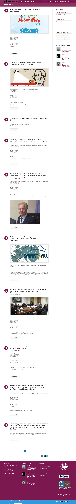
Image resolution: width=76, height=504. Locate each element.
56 (32, 450)
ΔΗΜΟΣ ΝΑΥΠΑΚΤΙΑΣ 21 (61, 23)
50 (21, 450)
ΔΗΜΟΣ (26, 1)
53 (26, 450)
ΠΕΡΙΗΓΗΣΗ (65, 34)
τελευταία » (37, 450)
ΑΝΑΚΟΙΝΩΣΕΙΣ (64, 4)
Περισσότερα (14, 53)
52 (24, 450)
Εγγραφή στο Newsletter (64, 471)
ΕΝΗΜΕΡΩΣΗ (56, 1)
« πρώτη (13, 450)
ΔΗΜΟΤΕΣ (32, 1)
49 (19, 450)
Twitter (47, 456)
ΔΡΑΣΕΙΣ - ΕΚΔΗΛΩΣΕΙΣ (61, 12)
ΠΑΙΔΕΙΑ (68, 32)
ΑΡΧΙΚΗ (21, 1)
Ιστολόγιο (59, 4)
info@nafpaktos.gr (10, 473)
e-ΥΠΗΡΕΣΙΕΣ (49, 1)
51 (23, 450)
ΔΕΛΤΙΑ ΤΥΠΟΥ (60, 14)
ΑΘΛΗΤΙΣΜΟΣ (59, 32)
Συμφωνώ (57, 501)
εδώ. (22, 125)
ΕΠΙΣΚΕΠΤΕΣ (40, 1)
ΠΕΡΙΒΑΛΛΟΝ (59, 34)
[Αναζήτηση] (68, 1)
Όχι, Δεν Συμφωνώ (64, 501)
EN (70, 1)
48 (17, 450)
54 (28, 450)
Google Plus (45, 456)
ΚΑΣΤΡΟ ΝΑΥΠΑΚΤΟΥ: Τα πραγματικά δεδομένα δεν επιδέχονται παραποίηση (66, 50)
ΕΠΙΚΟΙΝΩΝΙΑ (63, 1)
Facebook (42, 456)
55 (30, 450)
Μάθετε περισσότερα (18, 503)
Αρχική (56, 4)
